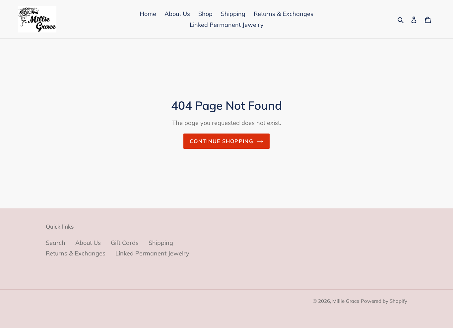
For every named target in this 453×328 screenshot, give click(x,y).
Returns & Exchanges (75, 253)
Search (55, 242)
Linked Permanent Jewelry (152, 253)
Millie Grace (345, 301)
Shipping (161, 242)
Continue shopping (221, 141)
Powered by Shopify (384, 301)
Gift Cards (125, 242)
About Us (88, 242)
